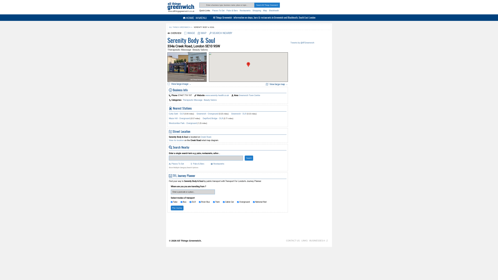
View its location (176, 140)
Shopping (257, 10)
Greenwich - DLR (238, 114)
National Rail (261, 202)
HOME (188, 18)
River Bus (205, 202)
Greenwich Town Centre (249, 95)
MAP (203, 33)
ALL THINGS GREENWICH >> (180, 27)
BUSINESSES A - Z (318, 241)
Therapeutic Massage (192, 100)
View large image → (181, 84)
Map (265, 10)
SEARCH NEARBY (222, 33)
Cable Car (229, 202)
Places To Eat (218, 10)
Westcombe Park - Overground (183, 123)
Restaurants (245, 10)
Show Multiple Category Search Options (183, 168)
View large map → (278, 84)
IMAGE (191, 33)
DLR (193, 202)
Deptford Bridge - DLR (213, 118)
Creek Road (206, 137)
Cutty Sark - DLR (176, 114)
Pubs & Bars (232, 10)
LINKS (305, 241)
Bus (184, 202)
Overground (244, 202)
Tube (174, 202)
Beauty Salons (210, 100)
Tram (217, 202)
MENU (201, 18)
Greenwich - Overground (207, 114)
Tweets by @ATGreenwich (302, 42)
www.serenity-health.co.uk (217, 95)
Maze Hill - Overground (179, 118)
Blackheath (274, 10)
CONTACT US (293, 241)
